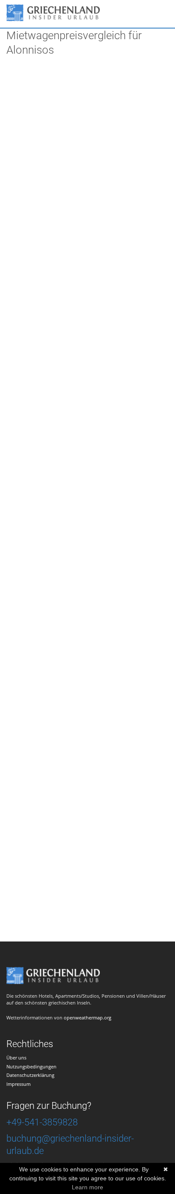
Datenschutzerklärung (30, 1075)
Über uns (16, 1057)
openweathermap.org (87, 1017)
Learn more (87, 1187)
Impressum (18, 1084)
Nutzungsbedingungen (31, 1066)
